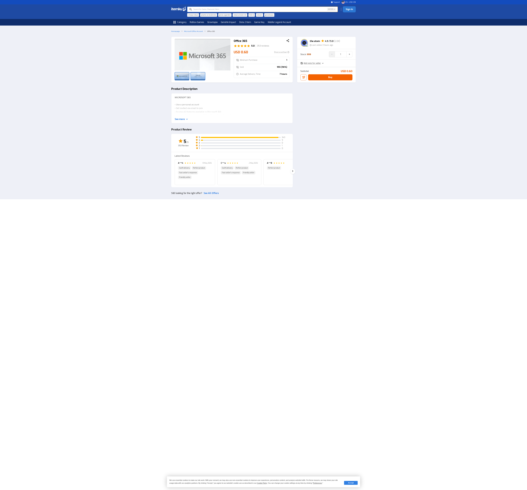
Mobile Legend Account (279, 22)
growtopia (269, 15)
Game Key (259, 22)
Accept (351, 483)
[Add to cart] (303, 77)
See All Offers (211, 193)
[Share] (287, 41)
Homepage (175, 31)
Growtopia (212, 22)
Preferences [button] (317, 483)
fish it (252, 15)
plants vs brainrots (208, 15)
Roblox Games (197, 22)
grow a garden (224, 15)
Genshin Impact (228, 22)
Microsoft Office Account (193, 31)
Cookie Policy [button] (262, 483)
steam (259, 15)
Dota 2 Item (245, 22)
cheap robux (193, 15)
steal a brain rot (240, 15)
